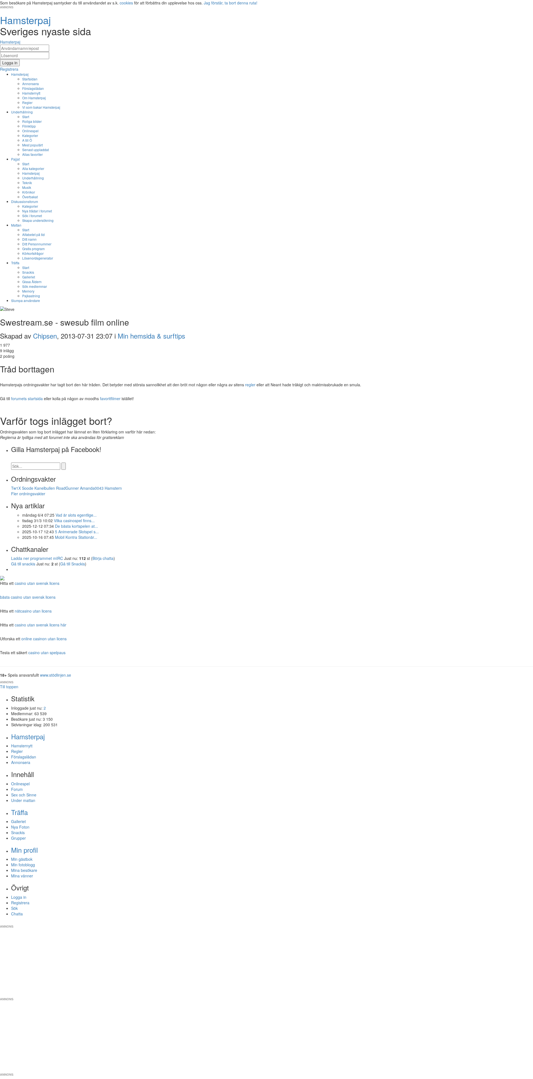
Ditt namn (29, 239)
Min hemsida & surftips (151, 336)
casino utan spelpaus (47, 652)
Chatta (17, 913)
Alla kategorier (33, 168)
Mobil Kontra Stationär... (76, 537)
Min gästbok (21, 859)
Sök (14, 908)
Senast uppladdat (35, 149)
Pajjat (15, 159)
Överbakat (30, 196)
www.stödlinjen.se (55, 675)
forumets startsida (27, 398)
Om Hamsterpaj (34, 97)
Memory (28, 291)
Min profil (24, 850)
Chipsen (45, 336)
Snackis (28, 272)
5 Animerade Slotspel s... (77, 531)
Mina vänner (22, 876)
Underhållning (22, 112)
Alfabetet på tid (33, 234)
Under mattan (23, 800)
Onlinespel (30, 130)
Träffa (15, 262)
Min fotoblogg (23, 864)
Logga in (18, 897)
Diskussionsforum (24, 201)
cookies (126, 3)
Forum (17, 789)
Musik (26, 187)
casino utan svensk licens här (40, 625)
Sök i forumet (32, 215)
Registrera (20, 902)
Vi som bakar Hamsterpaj (41, 107)
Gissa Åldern (32, 281)
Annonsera (30, 83)
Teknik (27, 182)
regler (250, 384)
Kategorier (30, 135)
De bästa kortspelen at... (76, 526)
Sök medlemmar (34, 286)
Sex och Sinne (23, 795)
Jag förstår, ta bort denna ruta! (230, 3)
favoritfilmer (110, 398)
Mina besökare (24, 870)
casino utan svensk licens (37, 583)
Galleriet (28, 277)
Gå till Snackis (72, 564)
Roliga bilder (32, 121)
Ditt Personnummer (36, 244)
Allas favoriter (32, 154)
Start (25, 116)
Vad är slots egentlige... (76, 515)
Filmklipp (29, 126)
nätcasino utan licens (33, 611)
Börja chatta (103, 558)
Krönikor (28, 192)
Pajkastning (31, 295)
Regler (27, 102)
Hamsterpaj (20, 74)
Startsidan (29, 79)
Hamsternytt (31, 93)
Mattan (16, 225)
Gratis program (33, 248)
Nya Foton (20, 827)
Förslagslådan (33, 88)
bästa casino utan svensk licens (28, 597)
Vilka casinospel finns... (74, 520)
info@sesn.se (317, 922)
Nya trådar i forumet (37, 211)
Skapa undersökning (38, 220)
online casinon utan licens (44, 638)
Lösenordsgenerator (37, 258)
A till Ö (27, 140)
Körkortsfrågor (33, 253)
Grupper (18, 838)
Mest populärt (32, 145)
